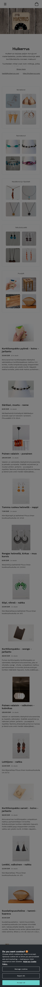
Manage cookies (21, 969)
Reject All (21, 976)
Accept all (21, 983)
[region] (21, 966)
